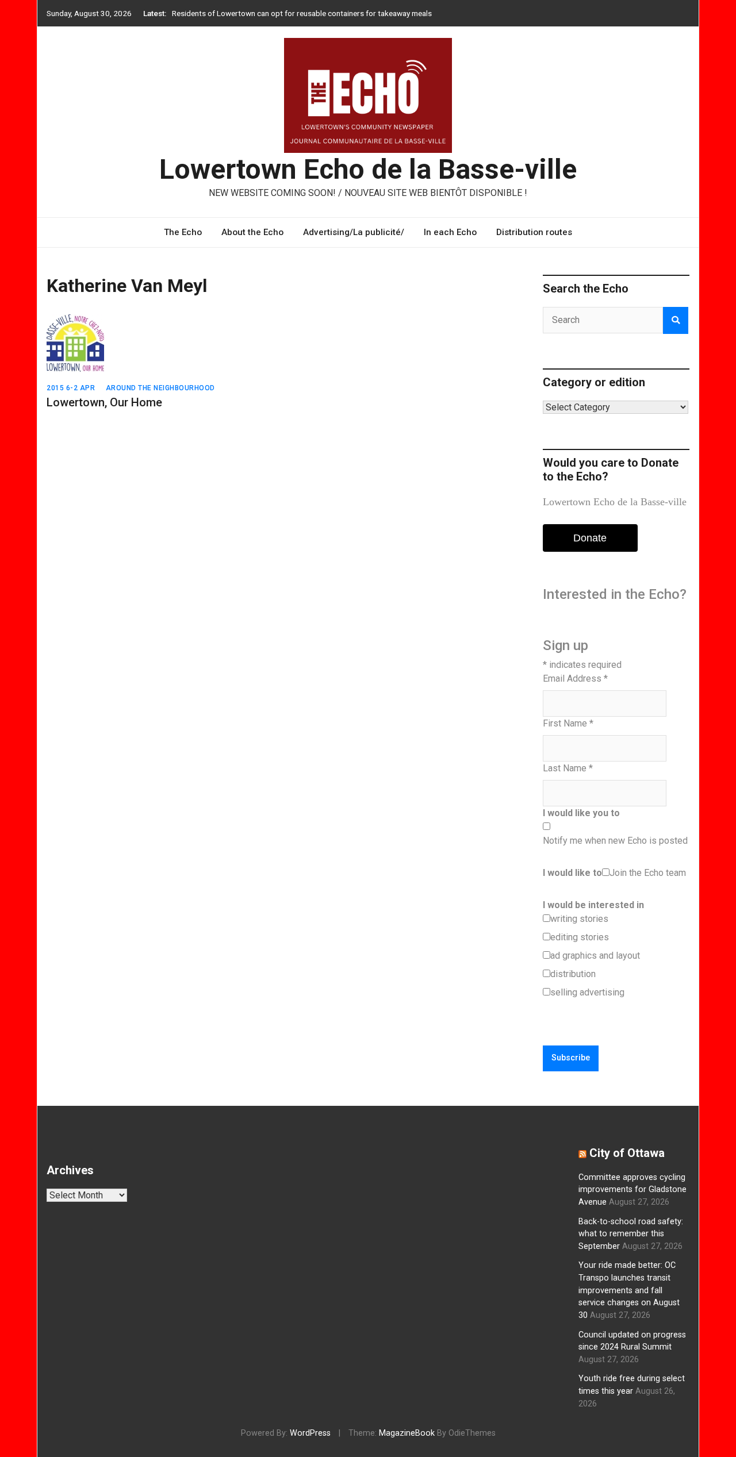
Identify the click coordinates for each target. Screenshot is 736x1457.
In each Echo (450, 232)
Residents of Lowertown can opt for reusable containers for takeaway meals (302, 13)
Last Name (568, 768)
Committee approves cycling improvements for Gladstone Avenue (632, 1189)
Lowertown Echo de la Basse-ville (368, 169)
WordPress (310, 1433)
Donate (590, 538)
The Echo (183, 232)
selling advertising (587, 992)
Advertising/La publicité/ (353, 232)
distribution (573, 973)
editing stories (579, 937)
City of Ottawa (627, 1153)
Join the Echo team (648, 872)
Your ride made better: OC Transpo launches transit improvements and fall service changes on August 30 (629, 1290)
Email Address (575, 678)
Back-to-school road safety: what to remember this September (630, 1234)
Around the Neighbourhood (160, 388)
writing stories (579, 918)
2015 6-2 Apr (71, 388)
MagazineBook (407, 1433)
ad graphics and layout (595, 955)
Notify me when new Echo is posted (615, 840)
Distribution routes (534, 232)
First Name (568, 723)
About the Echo (252, 232)
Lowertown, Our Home (104, 402)
